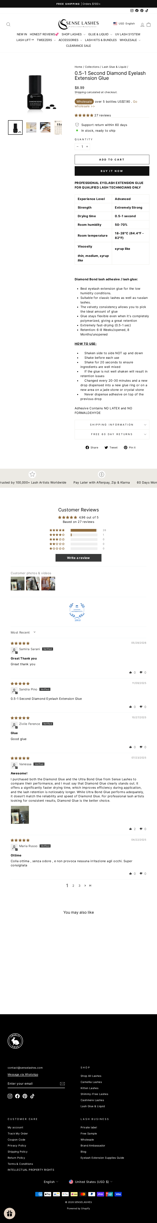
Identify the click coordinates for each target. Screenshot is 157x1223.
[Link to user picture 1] (20, 815)
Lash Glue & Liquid (114, 66)
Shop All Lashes (91, 1075)
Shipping (80, 92)
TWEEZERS (45, 40)
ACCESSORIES (69, 40)
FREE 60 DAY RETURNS (112, 434)
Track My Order (18, 1133)
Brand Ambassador (93, 1145)
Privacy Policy (17, 1145)
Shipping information (112, 424)
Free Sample (89, 1133)
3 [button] (79, 886)
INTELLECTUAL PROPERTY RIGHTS (31, 1169)
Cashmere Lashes (92, 1100)
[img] (20, 643)
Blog (83, 1151)
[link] (42, 1041)
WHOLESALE (129, 40)
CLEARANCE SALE (78, 46)
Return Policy (16, 1157)
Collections (92, 66)
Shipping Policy (18, 1151)
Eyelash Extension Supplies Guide (102, 1157)
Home (78, 66)
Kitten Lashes (89, 1088)
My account (15, 1127)
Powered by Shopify (78, 1208)
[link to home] (78, 24)
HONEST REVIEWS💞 (44, 34)
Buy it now (112, 171)
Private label (89, 1127)
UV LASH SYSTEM (127, 34)
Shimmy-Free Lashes (94, 1094)
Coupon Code (16, 1139)
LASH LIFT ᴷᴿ (25, 40)
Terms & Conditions (20, 1163)
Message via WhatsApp (23, 1074)
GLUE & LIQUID (98, 34)
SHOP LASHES (72, 34)
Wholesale (87, 1139)
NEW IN (22, 34)
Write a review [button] (78, 558)
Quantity (84, 139)
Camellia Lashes (91, 1082)
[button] (35, 90)
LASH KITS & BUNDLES (101, 40)
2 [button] (73, 886)
